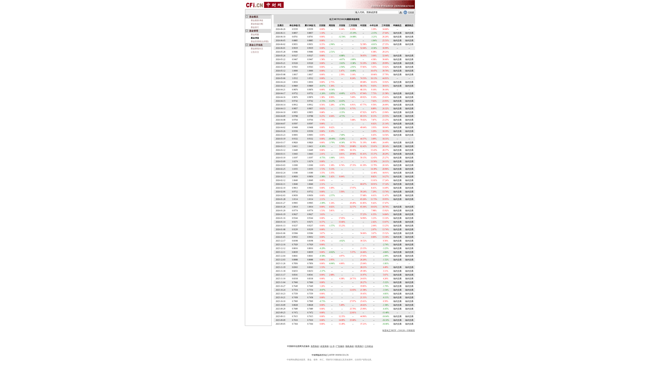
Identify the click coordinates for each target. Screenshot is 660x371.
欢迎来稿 (324, 346)
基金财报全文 (257, 48)
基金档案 (255, 34)
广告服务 (340, 346)
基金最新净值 (257, 20)
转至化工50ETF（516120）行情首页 (398, 330)
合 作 (332, 346)
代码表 (411, 12)
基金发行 (255, 27)
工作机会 (369, 346)
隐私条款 (350, 346)
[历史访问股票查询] (401, 12)
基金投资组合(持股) (260, 41)
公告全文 (255, 52)
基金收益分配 (257, 24)
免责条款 (315, 346)
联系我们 (359, 346)
